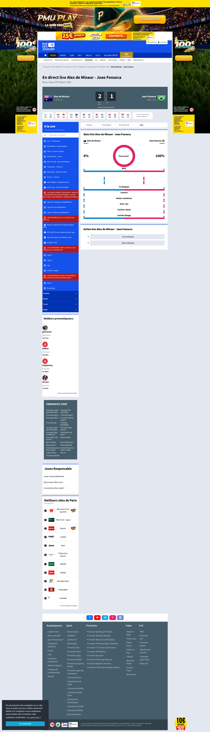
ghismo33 (46, 331)
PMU (142, 631)
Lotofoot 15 (72, 639)
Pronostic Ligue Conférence (51, 433)
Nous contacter (54, 635)
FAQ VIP (51, 676)
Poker (63, 55)
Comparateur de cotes (74, 683)
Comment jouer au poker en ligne (67, 449)
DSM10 (45, 348)
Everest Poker (130, 669)
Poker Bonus (129, 644)
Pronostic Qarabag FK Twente (99, 631)
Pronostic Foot (56, 404)
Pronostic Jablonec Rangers (99, 635)
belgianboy (47, 365)
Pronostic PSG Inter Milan (66, 411)
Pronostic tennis (74, 651)
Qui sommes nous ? (56, 639)
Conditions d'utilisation (53, 660)
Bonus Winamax (66, 445)
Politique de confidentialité (54, 671)
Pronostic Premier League (67, 419)
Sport (53, 55)
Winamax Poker (131, 662)
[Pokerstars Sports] (60, 554)
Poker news (131, 638)
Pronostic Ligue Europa (66, 428)
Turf (72, 55)
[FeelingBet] (60, 589)
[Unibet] (60, 537)
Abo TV (63, 453)
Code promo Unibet (75, 706)
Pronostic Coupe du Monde (75, 665)
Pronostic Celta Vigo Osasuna (99, 659)
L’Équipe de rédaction (52, 645)
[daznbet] (60, 598)
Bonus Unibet (65, 437)
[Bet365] (60, 564)
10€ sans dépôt (111, 55)
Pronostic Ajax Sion (95, 655)
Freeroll (130, 656)
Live (141, 125)
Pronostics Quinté (52, 455)
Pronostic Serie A (52, 418)
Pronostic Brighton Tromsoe (99, 663)
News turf (144, 663)
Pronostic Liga (51, 423)
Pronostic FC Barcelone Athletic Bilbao (103, 667)
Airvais (45, 382)
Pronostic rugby (74, 655)
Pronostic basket (74, 659)
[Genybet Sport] (60, 581)
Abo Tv (89, 55)
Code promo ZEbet (75, 710)
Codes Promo (51, 453)
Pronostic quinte (144, 644)
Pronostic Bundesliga (65, 424)
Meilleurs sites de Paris (60, 500)
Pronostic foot (73, 647)
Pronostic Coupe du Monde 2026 (52, 411)
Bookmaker (72, 643)
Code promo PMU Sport (74, 694)
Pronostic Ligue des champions (51, 428)
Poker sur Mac (131, 651)
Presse (50, 650)
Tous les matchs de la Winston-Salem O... (142, 116)
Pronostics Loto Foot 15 (52, 438)
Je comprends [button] (25, 724)
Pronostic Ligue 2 (67, 415)
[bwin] (60, 545)
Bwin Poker (131, 674)
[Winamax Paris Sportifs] (60, 510)
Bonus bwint (50, 445)
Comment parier (74, 677)
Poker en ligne (130, 633)
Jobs (50, 654)
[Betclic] (60, 528)
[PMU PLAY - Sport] (60, 520)
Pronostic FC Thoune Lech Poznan (101, 647)
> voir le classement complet (68, 606)
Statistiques (106, 125)
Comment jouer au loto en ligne (53, 449)
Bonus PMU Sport (67, 442)
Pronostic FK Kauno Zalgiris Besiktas (102, 643)
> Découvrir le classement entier (67, 393)
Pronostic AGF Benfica (96, 651)
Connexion (163, 42)
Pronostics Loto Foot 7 (66, 433)
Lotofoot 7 (71, 635)
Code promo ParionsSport (72, 701)
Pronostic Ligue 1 (52, 415)
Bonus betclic (51, 442)
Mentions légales (55, 665)
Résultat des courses (145, 651)
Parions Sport (73, 631)
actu (98, 55)
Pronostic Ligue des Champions (75, 672)
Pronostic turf (144, 637)
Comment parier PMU (144, 658)
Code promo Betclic (75, 688)
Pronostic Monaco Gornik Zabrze (101, 639)
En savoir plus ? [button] (34, 717)
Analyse (89, 125)
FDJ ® (80, 55)
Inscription (152, 42)
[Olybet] (60, 572)
